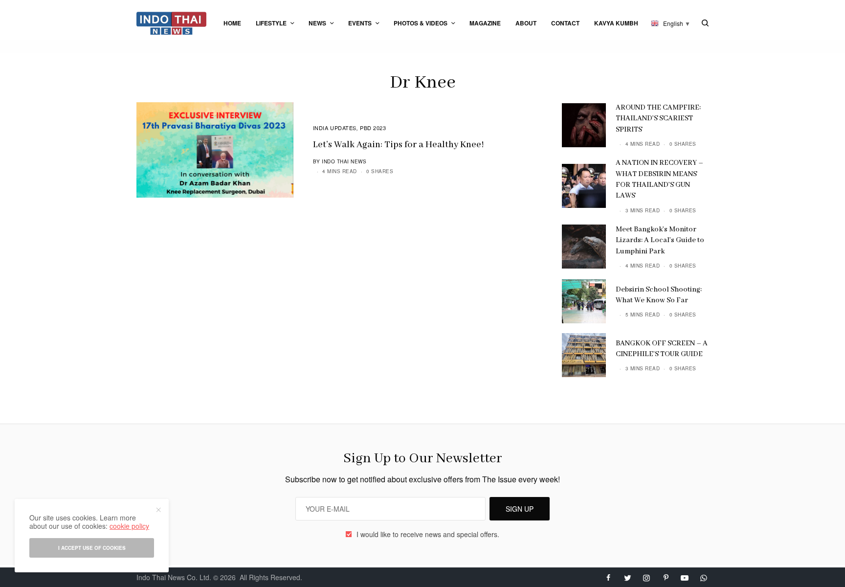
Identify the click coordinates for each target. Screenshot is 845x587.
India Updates (334, 128)
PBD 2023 (373, 128)
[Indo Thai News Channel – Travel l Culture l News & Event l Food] (171, 23)
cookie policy (129, 526)
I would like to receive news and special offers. (427, 534)
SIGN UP (520, 509)
